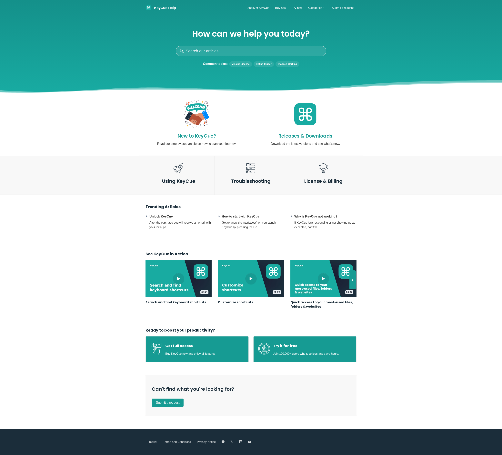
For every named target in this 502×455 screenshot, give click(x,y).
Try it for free (285, 345)
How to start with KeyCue (240, 216)
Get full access (179, 345)
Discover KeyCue (257, 7)
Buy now (280, 7)
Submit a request (343, 7)
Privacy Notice (206, 441)
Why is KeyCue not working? (315, 216)
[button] (352, 279)
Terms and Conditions (177, 441)
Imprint (152, 441)
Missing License (241, 64)
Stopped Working (287, 64)
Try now (297, 7)
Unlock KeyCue (161, 216)
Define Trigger (264, 64)
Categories (315, 7)
